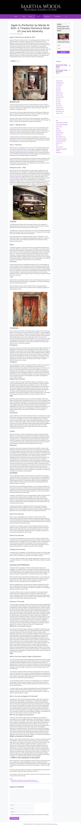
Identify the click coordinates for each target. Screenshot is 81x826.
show (18, 61)
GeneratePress (54, 824)
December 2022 (60, 97)
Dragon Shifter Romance (62, 124)
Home (16, 16)
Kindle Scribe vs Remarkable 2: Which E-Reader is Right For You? (24, 780)
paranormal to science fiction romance (19, 150)
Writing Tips (58, 152)
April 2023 (58, 90)
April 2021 (58, 103)
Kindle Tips (58, 134)
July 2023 (58, 86)
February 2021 (59, 107)
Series (30, 16)
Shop (24, 16)
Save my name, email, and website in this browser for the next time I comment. (30, 814)
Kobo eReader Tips (60, 136)
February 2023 (59, 93)
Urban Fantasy (59, 146)
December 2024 (60, 82)
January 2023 (59, 95)
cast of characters (42, 338)
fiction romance (17, 132)
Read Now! (63, 52)
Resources (47, 16)
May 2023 (58, 88)
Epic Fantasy (59, 126)
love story (36, 163)
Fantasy (58, 128)
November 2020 (60, 111)
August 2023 (59, 84)
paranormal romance (25, 53)
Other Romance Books (61, 138)
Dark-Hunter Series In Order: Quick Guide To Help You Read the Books (25, 781)
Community (57, 16)
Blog (38, 16)
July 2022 (58, 99)
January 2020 (59, 113)
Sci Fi (57, 144)
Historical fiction (60, 132)
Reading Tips (59, 142)
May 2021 (58, 101)
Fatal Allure (58, 130)
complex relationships (16, 176)
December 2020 (60, 109)
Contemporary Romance (61, 122)
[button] (65, 16)
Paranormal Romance (61, 140)
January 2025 (59, 80)
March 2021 (58, 105)
